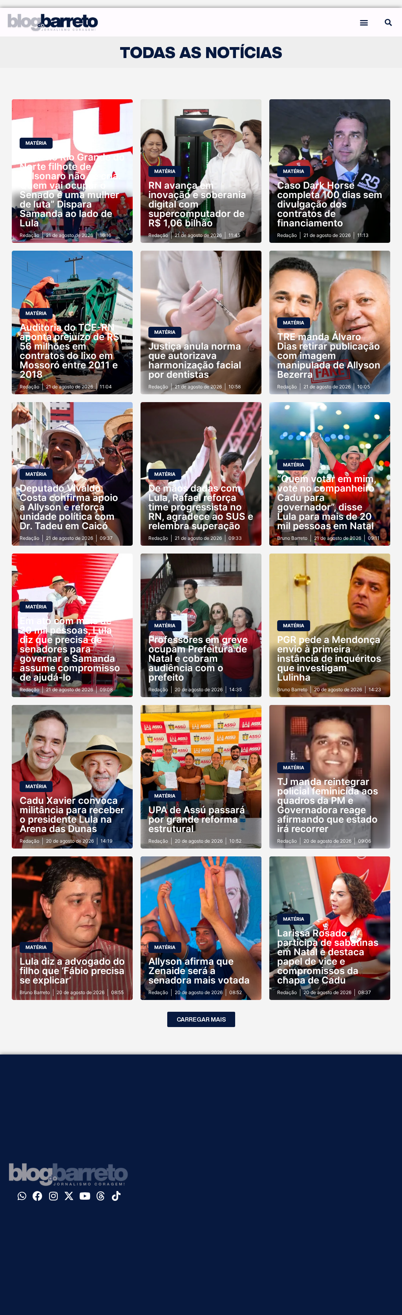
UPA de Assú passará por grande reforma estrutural (196, 819)
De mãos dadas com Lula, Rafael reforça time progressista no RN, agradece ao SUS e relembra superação (200, 507)
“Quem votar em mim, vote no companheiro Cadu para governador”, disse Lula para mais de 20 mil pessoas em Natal (326, 502)
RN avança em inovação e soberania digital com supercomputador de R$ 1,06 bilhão (197, 204)
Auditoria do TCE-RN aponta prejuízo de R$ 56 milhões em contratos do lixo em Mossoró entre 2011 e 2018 (69, 351)
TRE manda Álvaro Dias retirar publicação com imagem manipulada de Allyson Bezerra (328, 355)
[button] (364, 22)
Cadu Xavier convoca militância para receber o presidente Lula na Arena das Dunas (72, 814)
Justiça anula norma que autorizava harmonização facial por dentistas (194, 360)
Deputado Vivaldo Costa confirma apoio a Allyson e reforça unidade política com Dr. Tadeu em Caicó (69, 507)
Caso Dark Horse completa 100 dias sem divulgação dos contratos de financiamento (329, 204)
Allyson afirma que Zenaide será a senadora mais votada (199, 971)
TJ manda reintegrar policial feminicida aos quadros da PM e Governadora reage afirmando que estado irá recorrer (327, 805)
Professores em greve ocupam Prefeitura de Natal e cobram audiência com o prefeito (198, 658)
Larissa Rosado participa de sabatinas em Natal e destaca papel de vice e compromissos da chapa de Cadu (327, 956)
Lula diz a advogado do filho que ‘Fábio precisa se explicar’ (72, 971)
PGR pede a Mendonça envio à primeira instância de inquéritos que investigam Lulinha (329, 658)
